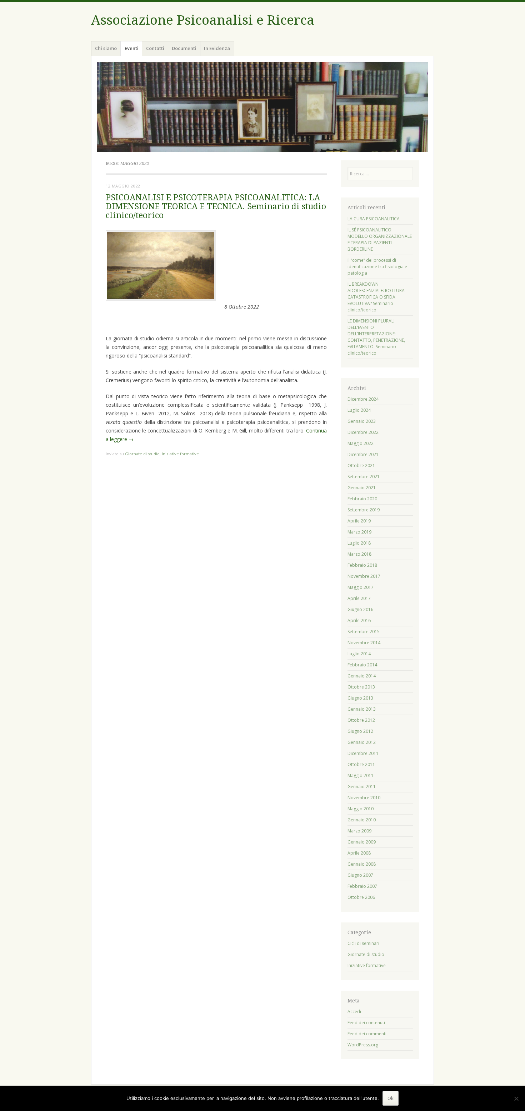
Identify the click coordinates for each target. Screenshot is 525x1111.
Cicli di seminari (363, 943)
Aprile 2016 (359, 620)
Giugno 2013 (360, 698)
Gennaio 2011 (362, 787)
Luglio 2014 (359, 654)
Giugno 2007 (360, 875)
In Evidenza (217, 48)
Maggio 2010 (361, 809)
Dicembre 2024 (363, 399)
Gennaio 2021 (362, 488)
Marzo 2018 (359, 554)
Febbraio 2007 (362, 886)
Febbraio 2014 (362, 665)
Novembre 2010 (364, 798)
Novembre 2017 (364, 576)
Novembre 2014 (364, 643)
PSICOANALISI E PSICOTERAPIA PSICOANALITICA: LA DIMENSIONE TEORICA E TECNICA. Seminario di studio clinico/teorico (216, 207)
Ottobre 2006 (361, 897)
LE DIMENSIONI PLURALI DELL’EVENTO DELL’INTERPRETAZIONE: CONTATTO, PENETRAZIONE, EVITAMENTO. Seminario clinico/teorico (376, 337)
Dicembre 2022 (363, 432)
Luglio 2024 (359, 410)
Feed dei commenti (367, 1034)
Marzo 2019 (359, 532)
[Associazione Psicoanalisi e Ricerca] (262, 107)
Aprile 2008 (359, 853)
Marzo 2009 (359, 831)
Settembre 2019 (364, 510)
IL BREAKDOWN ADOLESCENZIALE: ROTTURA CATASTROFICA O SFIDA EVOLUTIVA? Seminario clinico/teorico (376, 297)
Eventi (132, 48)
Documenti (184, 48)
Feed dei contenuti (366, 1023)
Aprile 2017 (359, 598)
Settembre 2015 (364, 632)
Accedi (354, 1012)
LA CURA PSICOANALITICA (374, 219)
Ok (391, 1098)
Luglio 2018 (359, 543)
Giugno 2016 (360, 609)
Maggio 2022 (361, 443)
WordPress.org (363, 1045)
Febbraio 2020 (362, 499)
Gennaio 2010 (362, 820)
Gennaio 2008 (362, 864)
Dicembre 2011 (363, 753)
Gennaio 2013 (362, 709)
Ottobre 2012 (361, 720)
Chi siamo (106, 48)
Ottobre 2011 (361, 764)
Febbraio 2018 (362, 565)
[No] (516, 1098)
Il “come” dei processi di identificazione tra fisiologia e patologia (377, 266)
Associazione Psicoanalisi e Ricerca (202, 20)
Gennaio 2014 (362, 676)
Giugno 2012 (360, 731)
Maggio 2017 (361, 587)
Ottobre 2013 (361, 687)
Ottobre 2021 (361, 465)
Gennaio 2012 (362, 742)
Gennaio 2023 (362, 421)
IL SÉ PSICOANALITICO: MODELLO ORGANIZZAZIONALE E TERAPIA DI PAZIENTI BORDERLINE (380, 239)
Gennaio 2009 (362, 842)
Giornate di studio (142, 453)
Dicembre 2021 (363, 454)
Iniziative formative (180, 453)
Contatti (155, 48)
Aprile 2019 (359, 521)
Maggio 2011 (361, 775)
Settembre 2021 (364, 477)
